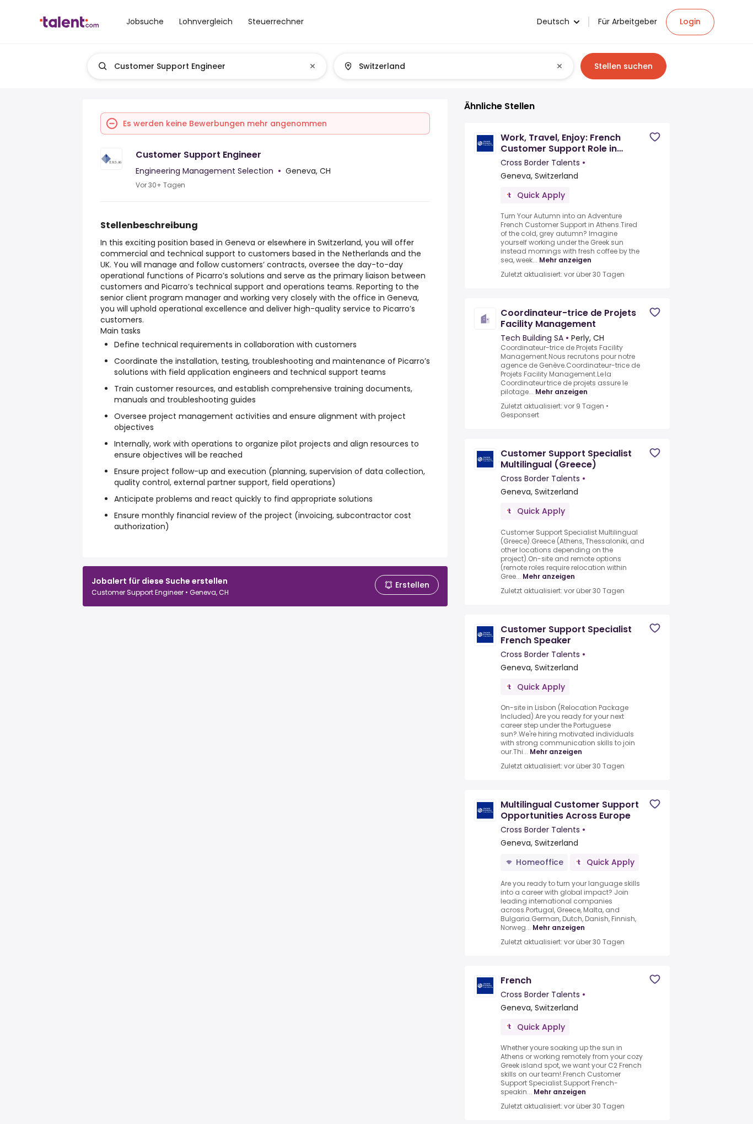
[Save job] (654, 137)
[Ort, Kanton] (444, 66)
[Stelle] (197, 66)
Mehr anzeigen (565, 260)
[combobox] (206, 66)
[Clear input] (313, 66)
